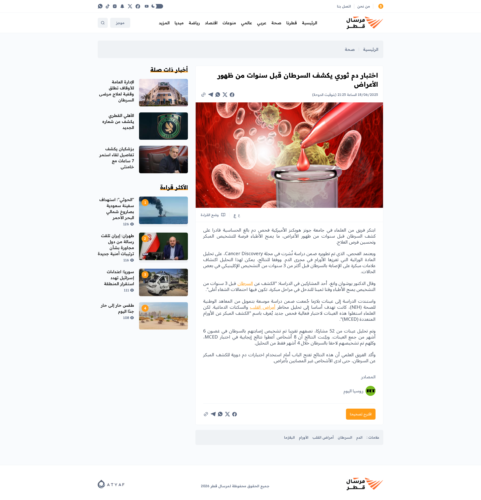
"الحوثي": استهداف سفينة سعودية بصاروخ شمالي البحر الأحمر (116, 208)
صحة (276, 22)
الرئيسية (309, 22)
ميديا (179, 22)
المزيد (164, 22)
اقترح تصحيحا (361, 414)
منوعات (229, 22)
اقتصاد (211, 22)
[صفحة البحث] (103, 23)
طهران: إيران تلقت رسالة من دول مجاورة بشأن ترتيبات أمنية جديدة (116, 244)
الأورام (303, 437)
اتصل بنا (344, 6)
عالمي (246, 22)
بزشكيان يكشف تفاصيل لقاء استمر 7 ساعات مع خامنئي (116, 157)
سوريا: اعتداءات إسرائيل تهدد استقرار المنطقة (119, 277)
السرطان (245, 283)
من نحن (363, 6)
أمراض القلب (262, 307)
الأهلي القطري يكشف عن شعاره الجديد (118, 121)
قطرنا (291, 22)
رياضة (194, 22)
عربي (261, 22)
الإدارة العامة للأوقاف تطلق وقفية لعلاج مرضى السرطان (116, 90)
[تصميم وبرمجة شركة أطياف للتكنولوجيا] (111, 484)
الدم (359, 437)
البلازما (289, 437)
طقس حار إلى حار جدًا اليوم (117, 308)
